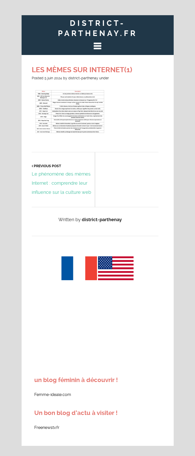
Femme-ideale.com (52, 394)
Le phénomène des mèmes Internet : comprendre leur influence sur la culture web (61, 183)
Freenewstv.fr (46, 427)
